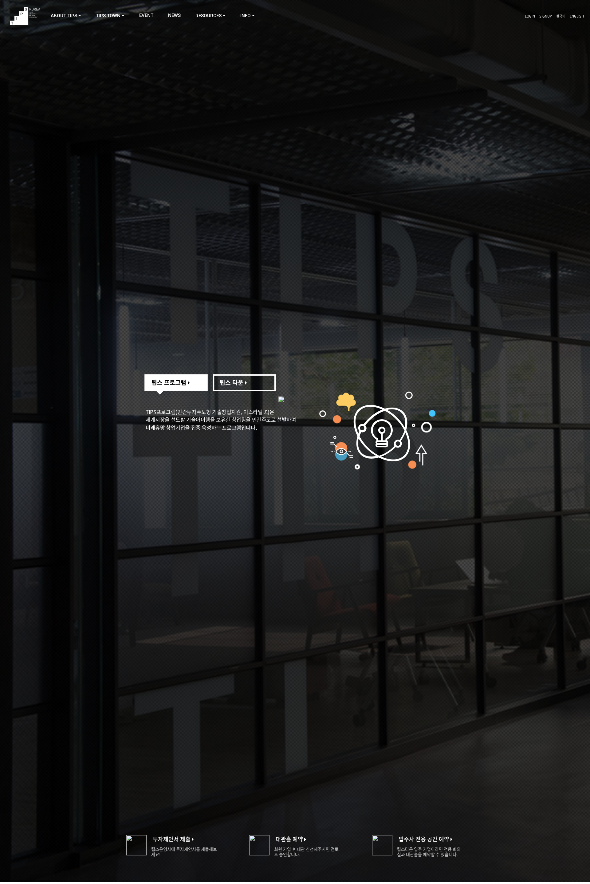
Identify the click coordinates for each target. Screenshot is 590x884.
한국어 (560, 16)
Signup (545, 16)
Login (530, 16)
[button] (65, 16)
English (577, 16)
